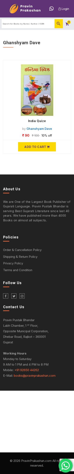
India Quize (37, 121)
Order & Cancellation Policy (22, 250)
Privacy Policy (13, 263)
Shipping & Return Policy (20, 257)
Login (65, 8)
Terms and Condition (17, 270)
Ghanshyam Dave (39, 128)
